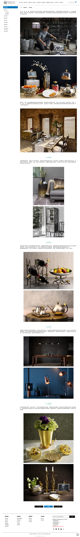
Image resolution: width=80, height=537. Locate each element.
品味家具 (25, 2)
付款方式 (18, 521)
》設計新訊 (6, 12)
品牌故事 (5, 15)
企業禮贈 (5, 22)
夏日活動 (21, 2)
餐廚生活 (34, 2)
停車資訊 (61, 2)
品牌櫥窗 (48, 2)
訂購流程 (18, 523)
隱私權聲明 (6, 28)
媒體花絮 (5, 24)
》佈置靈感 (6, 13)
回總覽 (48, 506)
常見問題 (18, 524)
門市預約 (57, 2)
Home (21, 7)
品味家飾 (30, 2)
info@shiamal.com (56, 522)
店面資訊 (5, 26)
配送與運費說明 (19, 518)
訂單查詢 (30, 521)
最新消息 (5, 9)
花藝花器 (39, 2)
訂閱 (72, 516)
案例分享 (52, 2)
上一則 (38, 506)
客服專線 (30, 518)
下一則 (58, 506)
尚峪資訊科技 (42, 536)
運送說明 (5, 18)
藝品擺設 (43, 2)
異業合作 (5, 20)
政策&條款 (6, 31)
